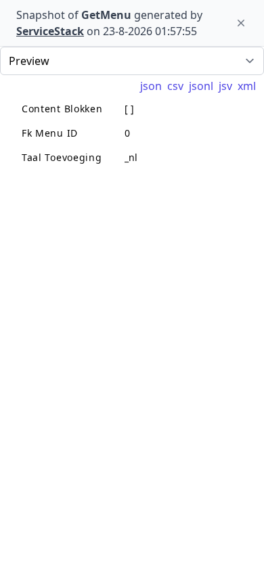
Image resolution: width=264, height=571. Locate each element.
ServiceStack (50, 31)
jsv (225, 85)
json (151, 85)
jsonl (201, 85)
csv (175, 85)
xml (247, 85)
